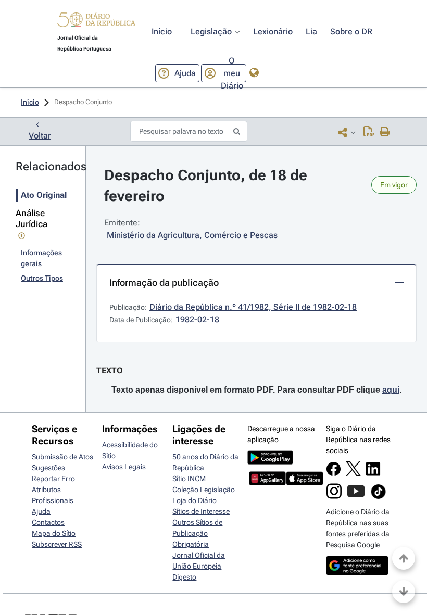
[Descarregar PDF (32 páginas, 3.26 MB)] (368, 132)
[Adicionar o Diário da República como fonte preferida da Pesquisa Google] (357, 573)
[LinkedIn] (373, 474)
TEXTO (109, 370)
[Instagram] (334, 496)
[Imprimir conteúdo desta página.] (385, 132)
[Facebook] (333, 474)
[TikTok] (378, 497)
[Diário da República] (96, 22)
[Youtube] (356, 496)
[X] (353, 473)
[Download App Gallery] (267, 483)
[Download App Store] (304, 483)
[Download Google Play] (270, 462)
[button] (96, 21)
